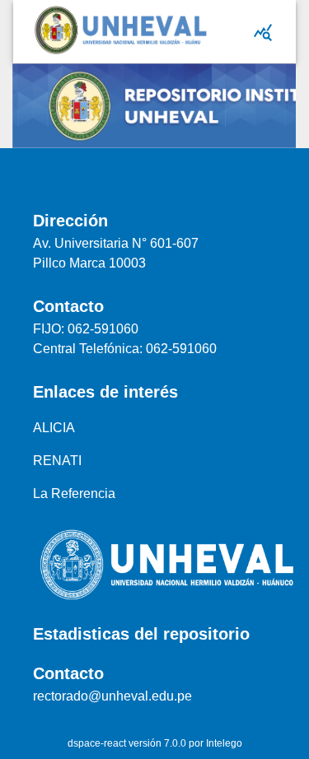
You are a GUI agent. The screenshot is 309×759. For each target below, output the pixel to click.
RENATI (57, 461)
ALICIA (54, 428)
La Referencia (74, 494)
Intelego (224, 743)
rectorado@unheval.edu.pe (112, 696)
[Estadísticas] (263, 32)
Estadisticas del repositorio (141, 634)
